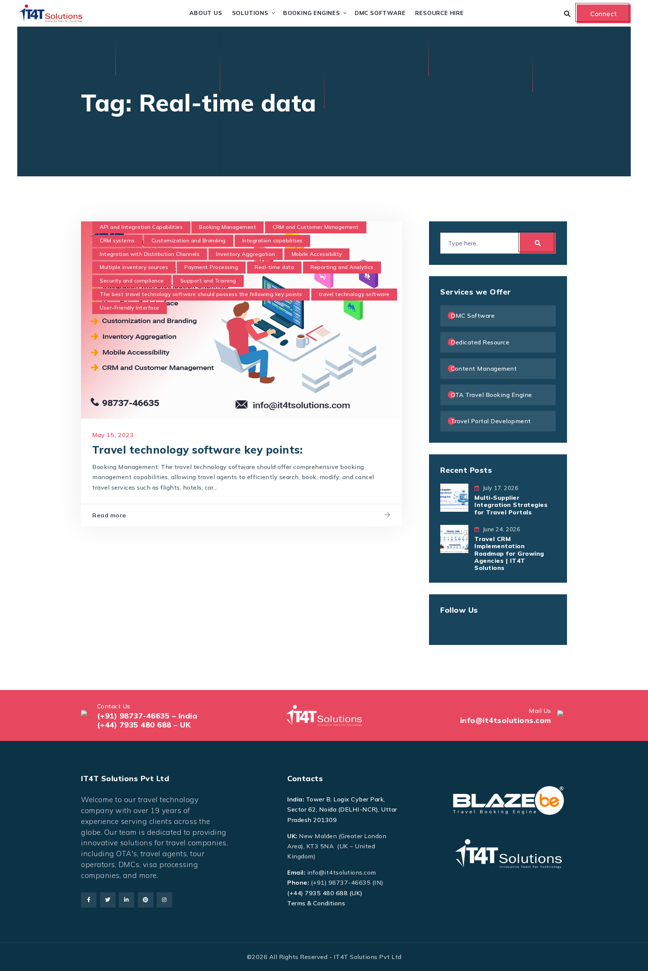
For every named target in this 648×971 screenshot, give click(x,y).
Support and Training (208, 280)
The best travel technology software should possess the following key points (201, 294)
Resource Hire (439, 13)
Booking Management (227, 227)
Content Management (484, 368)
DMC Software (380, 13)
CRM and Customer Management (316, 227)
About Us (205, 13)
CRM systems (117, 240)
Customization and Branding (189, 240)
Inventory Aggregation (245, 254)
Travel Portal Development (491, 421)
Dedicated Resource (480, 342)
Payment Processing (211, 267)
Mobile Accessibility (317, 254)
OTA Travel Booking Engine (491, 394)
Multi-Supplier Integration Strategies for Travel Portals (511, 505)
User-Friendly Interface (129, 307)
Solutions (250, 13)
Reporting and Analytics (342, 267)
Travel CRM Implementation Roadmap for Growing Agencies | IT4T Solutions (509, 553)
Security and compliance (132, 280)
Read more (109, 515)
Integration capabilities (272, 240)
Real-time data (274, 267)
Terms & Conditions (316, 903)
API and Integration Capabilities (141, 227)
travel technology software (354, 294)
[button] (21, 949)
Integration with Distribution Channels (150, 254)
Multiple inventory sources (134, 267)
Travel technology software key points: (197, 449)
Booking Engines (311, 13)
